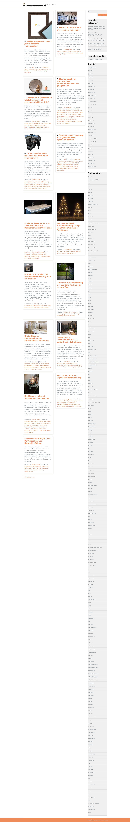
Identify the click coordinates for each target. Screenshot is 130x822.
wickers (90, 788)
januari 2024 (91, 163)
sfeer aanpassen (45, 256)
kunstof (90, 433)
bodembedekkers (92, 247)
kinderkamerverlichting (94, 402)
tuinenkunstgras (92, 652)
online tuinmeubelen (93, 504)
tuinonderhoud (92, 686)
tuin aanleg (91, 624)
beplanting (91, 226)
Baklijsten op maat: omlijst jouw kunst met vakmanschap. (37, 43)
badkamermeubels (93, 204)
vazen (44, 430)
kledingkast (91, 405)
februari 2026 (91, 86)
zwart (89, 812)
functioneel (36, 365)
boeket (59, 114)
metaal (90, 479)
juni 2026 (90, 74)
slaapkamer (91, 587)
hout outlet (91, 340)
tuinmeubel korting (93, 664)
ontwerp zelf (91, 510)
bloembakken (91, 241)
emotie (59, 116)
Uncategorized (68, 49)
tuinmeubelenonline (93, 680)
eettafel (90, 272)
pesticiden (38, 470)
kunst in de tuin (92, 423)
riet (89, 538)
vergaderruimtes (61, 55)
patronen (36, 427)
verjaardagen (69, 121)
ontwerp (65, 166)
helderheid (43, 365)
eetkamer (90, 266)
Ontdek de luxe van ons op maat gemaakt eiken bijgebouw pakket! (70, 137)
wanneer (90, 775)
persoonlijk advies (62, 168)
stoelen (26, 129)
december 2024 (92, 129)
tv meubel (90, 723)
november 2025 (92, 95)
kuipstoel (90, 420)
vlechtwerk (91, 757)
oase (25, 470)
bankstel (90, 217)
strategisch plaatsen (69, 406)
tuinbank (90, 639)
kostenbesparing (72, 404)
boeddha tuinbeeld (93, 250)
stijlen (37, 71)
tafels (44, 129)
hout (33, 67)
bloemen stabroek (77, 110)
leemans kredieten (29, 184)
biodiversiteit (28, 466)
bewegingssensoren (64, 314)
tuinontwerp (91, 689)
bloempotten (34, 421)
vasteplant (91, 735)
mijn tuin (90, 488)
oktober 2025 (91, 98)
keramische (91, 386)
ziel (63, 123)
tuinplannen (91, 692)
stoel (89, 593)
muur (89, 497)
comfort (41, 421)
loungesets (91, 470)
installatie (59, 164)
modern (90, 491)
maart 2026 (91, 83)
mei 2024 (90, 151)
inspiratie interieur (92, 355)
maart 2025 (91, 120)
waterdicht (66, 315)
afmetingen (46, 67)
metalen (90, 482)
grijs (89, 291)
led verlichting (35, 367)
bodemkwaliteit (37, 466)
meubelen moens (92, 485)
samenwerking (75, 53)
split (89, 590)
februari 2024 (91, 160)
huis (63, 118)
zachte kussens (28, 432)
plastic (90, 528)
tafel (89, 602)
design (33, 252)
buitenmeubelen (92, 257)
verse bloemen (77, 121)
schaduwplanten (92, 562)
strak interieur (91, 599)
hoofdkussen (91, 328)
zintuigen (67, 123)
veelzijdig (73, 367)
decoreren (59, 251)
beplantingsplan (92, 229)
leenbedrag (39, 184)
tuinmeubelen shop (93, 676)
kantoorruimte (77, 51)
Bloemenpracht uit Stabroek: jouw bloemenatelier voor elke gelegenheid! (68, 82)
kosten (90, 417)
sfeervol (48, 367)
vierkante (90, 744)
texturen (35, 430)
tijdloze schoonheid (73, 168)
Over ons (47, 4)
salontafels (91, 559)
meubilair (32, 127)
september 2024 (92, 138)
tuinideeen (91, 658)
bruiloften (74, 114)
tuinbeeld (90, 642)
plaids (40, 428)
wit (89, 794)
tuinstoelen (91, 707)
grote (89, 303)
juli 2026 (90, 70)
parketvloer (91, 522)
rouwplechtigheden (62, 119)
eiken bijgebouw (74, 161)
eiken (89, 278)
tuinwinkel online (92, 717)
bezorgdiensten (61, 110)
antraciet (90, 201)
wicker (90, 781)
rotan (89, 544)
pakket (76, 166)
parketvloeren (91, 525)
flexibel (59, 51)
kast (89, 377)
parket (90, 519)
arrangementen (61, 109)
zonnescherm (91, 809)
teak (89, 609)
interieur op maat (92, 359)
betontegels (91, 238)
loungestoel (91, 473)
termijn (45, 188)
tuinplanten (91, 695)
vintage (90, 751)
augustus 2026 (92, 67)
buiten (65, 312)
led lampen (35, 303)
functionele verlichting (37, 254)
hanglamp (90, 306)
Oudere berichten (30, 477)
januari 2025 (91, 126)
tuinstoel (90, 704)
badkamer (27, 252)
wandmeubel (91, 772)
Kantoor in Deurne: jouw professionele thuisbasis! (69, 29)
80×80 (90, 189)
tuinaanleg (91, 633)
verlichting (78, 406)
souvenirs (27, 430)
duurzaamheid (65, 161)
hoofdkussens (91, 331)
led (69, 312)
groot (89, 300)
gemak (36, 125)
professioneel (67, 53)
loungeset (90, 467)
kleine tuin (90, 414)
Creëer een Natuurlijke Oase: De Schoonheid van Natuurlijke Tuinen (37, 441)
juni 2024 (90, 148)
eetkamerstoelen (92, 269)
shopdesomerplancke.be (34, 6)
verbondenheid (28, 471)
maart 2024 (91, 157)
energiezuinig (43, 305)
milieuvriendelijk (35, 256)
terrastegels (91, 618)
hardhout (90, 312)
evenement (47, 123)
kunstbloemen (91, 426)
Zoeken (90, 11)
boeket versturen (66, 114)
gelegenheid (64, 116)
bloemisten (71, 112)
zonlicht (72, 315)
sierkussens (91, 581)
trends (40, 430)
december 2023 (92, 166)
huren (40, 125)
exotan (90, 284)
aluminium (90, 198)
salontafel (90, 556)
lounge (90, 460)
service (47, 127)
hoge (89, 325)
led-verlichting (35, 307)
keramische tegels (92, 389)
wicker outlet (91, 784)
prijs (43, 127)
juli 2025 (90, 107)
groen (89, 297)
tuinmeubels (91, 683)
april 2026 (90, 80)
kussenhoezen (91, 439)
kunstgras (90, 429)
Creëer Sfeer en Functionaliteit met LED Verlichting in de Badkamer (69, 339)
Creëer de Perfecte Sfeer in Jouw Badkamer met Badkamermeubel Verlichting (38, 225)
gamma (90, 288)
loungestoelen (91, 476)
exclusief (70, 163)
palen (89, 516)
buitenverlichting (61, 402)
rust (42, 470)
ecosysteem (45, 466)
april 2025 (90, 117)
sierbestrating (91, 575)
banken (90, 213)
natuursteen (91, 500)
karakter (32, 425)
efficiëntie (36, 305)
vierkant (90, 741)
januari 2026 (91, 89)
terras (89, 615)
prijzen (90, 534)
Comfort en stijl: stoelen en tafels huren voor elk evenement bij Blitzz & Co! (38, 100)
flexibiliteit (31, 125)
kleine (89, 411)
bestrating (90, 232)
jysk (89, 374)
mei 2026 (90, 77)
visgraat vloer (91, 754)
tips (28, 369)
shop (89, 571)
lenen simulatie (28, 186)
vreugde (59, 123)
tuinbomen (91, 646)
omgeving (59, 53)
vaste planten (91, 732)
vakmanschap (43, 71)
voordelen (39, 369)
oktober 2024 (91, 135)
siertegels (90, 584)
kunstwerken (46, 69)
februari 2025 (91, 123)
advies (26, 123)
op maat (32, 71)
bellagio (90, 220)
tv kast (90, 720)
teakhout (90, 612)
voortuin (90, 766)
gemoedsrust (47, 183)
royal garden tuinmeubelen (95, 547)
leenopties (45, 184)
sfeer (44, 428)
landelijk (90, 445)
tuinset (90, 698)
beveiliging (67, 401)
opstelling (38, 127)
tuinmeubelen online (93, 673)
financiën (40, 183)
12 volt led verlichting (93, 179)
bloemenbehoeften (62, 112)
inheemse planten (43, 468)
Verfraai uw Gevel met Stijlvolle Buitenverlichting (69, 376)
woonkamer (91, 806)
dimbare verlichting (40, 252)
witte (89, 800)
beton (89, 235)
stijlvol (68, 367)
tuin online (90, 630)
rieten (89, 541)
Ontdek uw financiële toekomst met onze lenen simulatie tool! (36, 155)
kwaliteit (26, 71)
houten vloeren (92, 349)
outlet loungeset (92, 513)
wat (89, 778)
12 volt (90, 176)
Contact (53, 4)
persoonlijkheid (34, 428)
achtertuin (90, 195)
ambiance (27, 421)
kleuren (40, 69)
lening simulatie (38, 186)
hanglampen (91, 309)
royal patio (91, 553)
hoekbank (90, 321)
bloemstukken (79, 112)
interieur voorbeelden (93, 362)
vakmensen (27, 72)
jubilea (67, 118)
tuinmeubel (91, 661)
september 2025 (92, 101)
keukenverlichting (92, 396)
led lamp (72, 312)
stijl (25, 369)
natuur (31, 427)
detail (79, 114)
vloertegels (91, 760)
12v (89, 183)
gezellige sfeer (74, 251)
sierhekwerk (91, 578)
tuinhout (90, 655)
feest (25, 125)
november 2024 (92, 132)
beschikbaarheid (33, 123)
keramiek (90, 383)
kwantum (90, 442)
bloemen (68, 110)
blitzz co (41, 123)
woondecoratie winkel (93, 803)
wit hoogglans (91, 797)
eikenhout (90, 281)
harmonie (35, 468)
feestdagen (66, 251)
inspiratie (48, 423)
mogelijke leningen (37, 188)
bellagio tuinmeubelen (93, 223)
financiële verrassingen (30, 183)
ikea (89, 352)
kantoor (69, 51)
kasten (90, 380)
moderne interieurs (93, 494)
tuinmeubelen (91, 670)
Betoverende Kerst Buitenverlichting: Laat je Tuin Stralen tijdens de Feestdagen (68, 226)
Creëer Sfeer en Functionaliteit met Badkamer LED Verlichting (36, 338)
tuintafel (90, 710)
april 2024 (90, 154)
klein (89, 408)
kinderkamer (91, 399)
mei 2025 (90, 114)
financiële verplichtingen (42, 181)
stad (81, 53)
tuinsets (90, 701)
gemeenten (72, 116)
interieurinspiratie (92, 365)
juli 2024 (90, 145)
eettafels (90, 275)
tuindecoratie (91, 649)
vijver (89, 747)
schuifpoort (91, 568)
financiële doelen (29, 181)
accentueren (60, 401)
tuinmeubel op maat (93, 667)
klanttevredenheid (68, 164)
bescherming (28, 69)
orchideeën (73, 118)
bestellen (35, 69)
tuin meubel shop (92, 627)
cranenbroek (91, 260)
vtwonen (90, 769)
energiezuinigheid (62, 404)
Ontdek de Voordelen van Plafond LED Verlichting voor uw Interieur (37, 276)
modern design (61, 367)
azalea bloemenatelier (72, 109)
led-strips (42, 367)
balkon (90, 207)
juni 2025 (90, 111)
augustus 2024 (92, 141)
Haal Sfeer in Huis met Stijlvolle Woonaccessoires (36, 397)
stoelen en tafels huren (35, 129)
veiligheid (36, 258)
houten (90, 343)
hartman (90, 315)
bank (89, 210)
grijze (89, 294)
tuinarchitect (91, 636)
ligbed (89, 457)
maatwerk (59, 166)
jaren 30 (90, 371)
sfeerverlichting (28, 258)
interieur (26, 425)
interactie (64, 51)
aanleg (90, 192)
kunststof (90, 436)
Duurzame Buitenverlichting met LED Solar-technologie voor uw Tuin (70, 285)
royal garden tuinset (93, 550)
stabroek (74, 119)
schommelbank (92, 565)
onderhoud (66, 253)
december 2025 (92, 92)
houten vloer (91, 346)
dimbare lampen (35, 363)
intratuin (90, 368)
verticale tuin (91, 738)
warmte (49, 430)
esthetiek (33, 423)
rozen (69, 119)
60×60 (90, 186)
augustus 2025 (92, 104)
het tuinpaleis (91, 318)
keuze (44, 125)
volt (89, 763)
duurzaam (27, 254)
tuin (65, 159)
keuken (90, 392)
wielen (89, 791)
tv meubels (91, 726)
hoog (89, 334)
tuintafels (90, 713)
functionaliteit (41, 423)
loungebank (91, 463)
